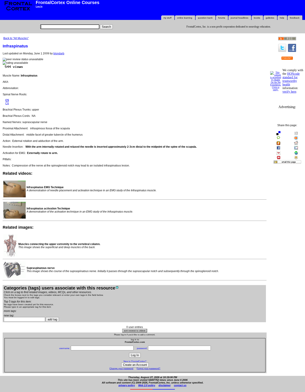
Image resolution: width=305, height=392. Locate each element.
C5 (7, 100)
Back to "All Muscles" (16, 38)
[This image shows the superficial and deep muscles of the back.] (10, 256)
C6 (7, 103)
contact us (180, 385)
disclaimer (165, 385)
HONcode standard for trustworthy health (291, 79)
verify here (289, 91)
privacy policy (127, 385)
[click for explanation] (117, 287)
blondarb (58, 53)
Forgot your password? (148, 368)
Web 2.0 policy (146, 385)
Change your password (121, 368)
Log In (39, 6)
